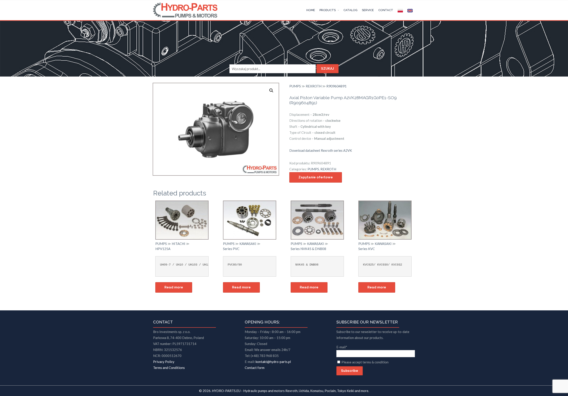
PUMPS (295, 86)
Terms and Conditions (169, 368)
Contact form (254, 368)
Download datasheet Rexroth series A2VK (320, 150)
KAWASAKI (247, 244)
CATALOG (350, 10)
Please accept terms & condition (365, 362)
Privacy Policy (163, 362)
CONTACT (385, 10)
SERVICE (368, 10)
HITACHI (178, 244)
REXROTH (313, 86)
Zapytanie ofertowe (315, 177)
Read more (173, 287)
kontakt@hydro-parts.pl (273, 362)
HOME (310, 10)
